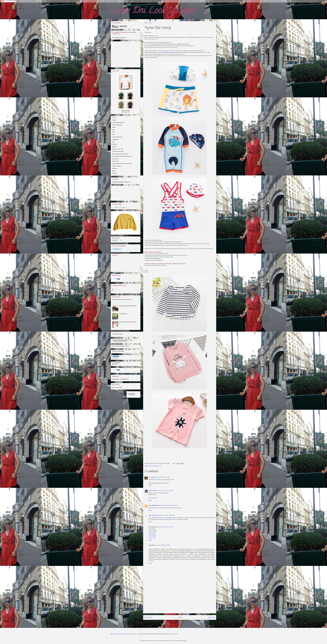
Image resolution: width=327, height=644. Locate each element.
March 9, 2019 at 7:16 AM (162, 477)
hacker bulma (152, 536)
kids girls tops (158, 240)
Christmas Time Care (117, 137)
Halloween (114, 168)
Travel (113, 132)
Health (113, 127)
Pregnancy (114, 144)
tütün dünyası (152, 534)
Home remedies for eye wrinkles (120, 154)
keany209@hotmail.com (155, 505)
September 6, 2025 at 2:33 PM (164, 527)
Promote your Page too (121, 207)
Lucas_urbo (126, 112)
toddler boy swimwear (170, 52)
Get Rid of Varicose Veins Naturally (127, 322)
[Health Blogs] (115, 356)
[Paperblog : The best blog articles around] (116, 280)
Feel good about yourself (118, 122)
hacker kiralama (153, 531)
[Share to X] (180, 463)
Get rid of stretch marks (118, 151)
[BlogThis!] (178, 463)
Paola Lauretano (153, 490)
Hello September (123, 313)
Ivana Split (152, 477)
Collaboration (115, 139)
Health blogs (114, 357)
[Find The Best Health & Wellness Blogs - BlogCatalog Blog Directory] (125, 341)
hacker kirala (152, 532)
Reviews (114, 146)
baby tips (151, 465)
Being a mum (157, 465)
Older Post (211, 617)
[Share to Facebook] (181, 463)
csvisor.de (151, 560)
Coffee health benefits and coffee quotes (122, 163)
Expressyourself (153, 498)
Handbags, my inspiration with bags (127, 305)
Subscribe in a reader (117, 334)
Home (180, 617)
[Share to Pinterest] (183, 463)
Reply (150, 485)
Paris (113, 141)
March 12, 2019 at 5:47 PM (166, 490)
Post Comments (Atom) (183, 623)
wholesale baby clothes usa (170, 519)
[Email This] (176, 463)
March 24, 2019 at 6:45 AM (170, 505)
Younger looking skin (117, 125)
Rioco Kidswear (153, 515)
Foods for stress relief (117, 149)
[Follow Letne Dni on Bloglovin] (117, 250)
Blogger (184, 640)
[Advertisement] (179, 601)
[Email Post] (173, 463)
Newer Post (148, 617)
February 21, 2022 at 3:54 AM (166, 515)
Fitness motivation (116, 166)
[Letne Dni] (116, 207)
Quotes (114, 171)
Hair (113, 134)
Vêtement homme (125, 110)
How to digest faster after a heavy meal (121, 156)
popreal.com (167, 42)
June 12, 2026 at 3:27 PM (163, 545)
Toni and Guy (115, 158)
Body (113, 129)
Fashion (114, 120)
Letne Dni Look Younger (153, 11)
